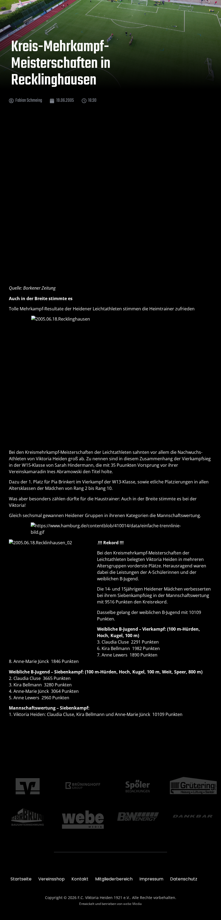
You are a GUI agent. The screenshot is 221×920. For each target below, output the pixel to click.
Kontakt (79, 879)
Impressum (151, 879)
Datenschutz (183, 879)
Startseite (21, 879)
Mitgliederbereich (114, 879)
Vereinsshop (51, 879)
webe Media (132, 903)
